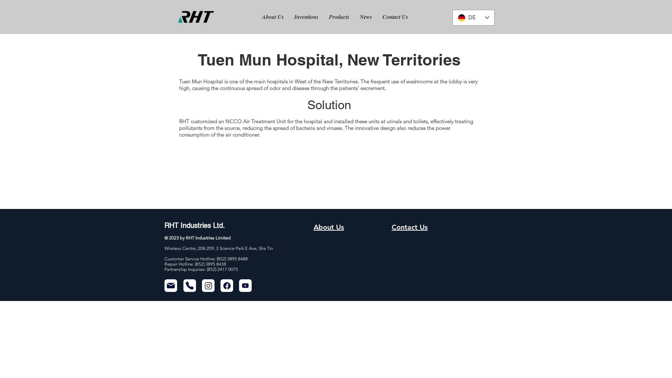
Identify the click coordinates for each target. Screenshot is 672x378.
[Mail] (170, 285)
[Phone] (189, 285)
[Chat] (208, 285)
